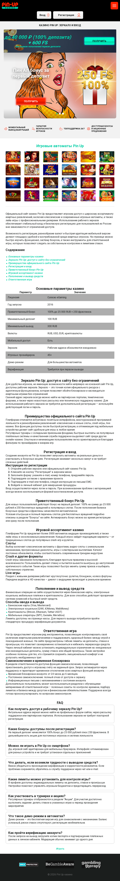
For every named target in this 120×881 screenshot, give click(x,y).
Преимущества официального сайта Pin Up (33, 263)
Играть (60, 848)
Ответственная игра (20, 279)
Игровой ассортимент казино (25, 272)
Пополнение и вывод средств (25, 276)
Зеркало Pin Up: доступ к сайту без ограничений (36, 259)
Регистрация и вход (19, 266)
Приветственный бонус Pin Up (25, 269)
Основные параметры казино (25, 256)
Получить (31, 101)
